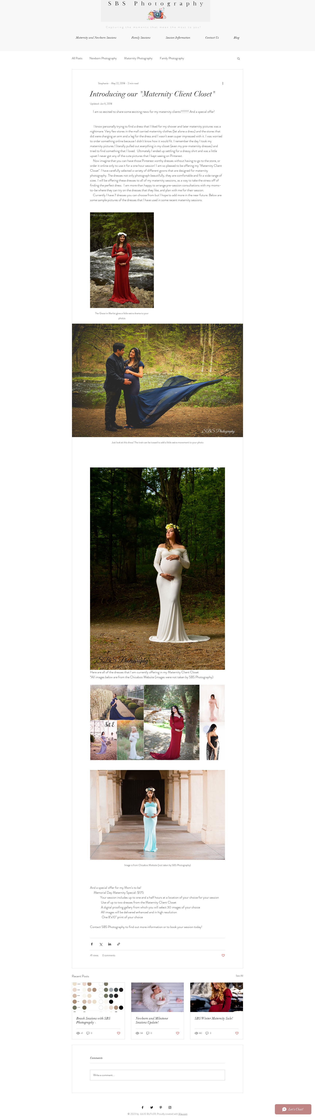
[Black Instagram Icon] (170, 1107)
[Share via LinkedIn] (109, 944)
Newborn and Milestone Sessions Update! (152, 1020)
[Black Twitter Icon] (151, 1107)
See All (239, 975)
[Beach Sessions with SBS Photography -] (98, 997)
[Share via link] (118, 944)
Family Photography (172, 58)
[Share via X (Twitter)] (100, 944)
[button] (178, 37)
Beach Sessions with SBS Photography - (93, 1020)
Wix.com (182, 1114)
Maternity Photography (138, 58)
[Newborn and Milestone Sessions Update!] (157, 997)
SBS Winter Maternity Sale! (214, 1018)
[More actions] (223, 83)
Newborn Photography (103, 58)
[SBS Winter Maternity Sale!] (216, 997)
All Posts (77, 58)
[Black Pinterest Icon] (161, 1107)
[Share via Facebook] (92, 944)
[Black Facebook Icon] (142, 1107)
